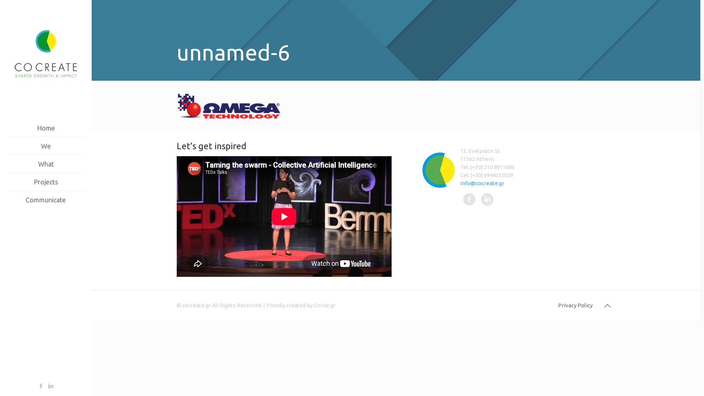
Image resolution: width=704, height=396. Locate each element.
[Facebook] (41, 386)
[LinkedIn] (51, 386)
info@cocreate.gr (482, 183)
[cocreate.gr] (46, 53)
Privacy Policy (575, 305)
